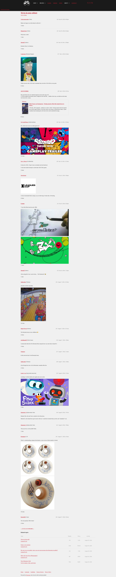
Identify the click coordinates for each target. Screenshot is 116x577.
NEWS (60, 3)
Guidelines (33, 572)
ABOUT (66, 3)
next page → (31, 528)
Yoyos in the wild (25, 539)
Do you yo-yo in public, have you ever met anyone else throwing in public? (39, 550)
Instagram (24, 101)
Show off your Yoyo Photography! (29, 555)
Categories (27, 572)
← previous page (24, 528)
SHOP (34, 3)
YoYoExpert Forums (5, 9)
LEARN (49, 3)
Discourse (28, 575)
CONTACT (74, 3)
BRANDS (42, 3)
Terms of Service (40, 572)
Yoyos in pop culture (29, 13)
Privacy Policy (48, 572)
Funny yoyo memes (25, 545)
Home (22, 572)
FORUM (55, 3)
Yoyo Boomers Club (26, 561)
